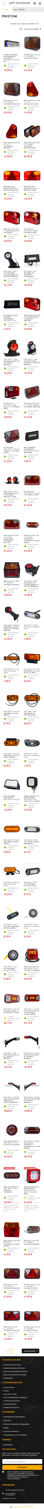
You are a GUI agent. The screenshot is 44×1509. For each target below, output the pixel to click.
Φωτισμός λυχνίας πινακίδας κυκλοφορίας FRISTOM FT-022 (11, 318)
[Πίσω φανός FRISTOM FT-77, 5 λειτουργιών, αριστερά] (12, 132)
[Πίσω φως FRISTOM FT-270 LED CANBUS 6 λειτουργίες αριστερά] (32, 392)
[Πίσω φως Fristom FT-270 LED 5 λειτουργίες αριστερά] (12, 1274)
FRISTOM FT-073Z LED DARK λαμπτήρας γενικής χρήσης (11, 926)
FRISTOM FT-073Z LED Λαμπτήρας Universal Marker (30, 884)
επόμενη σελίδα (29, 1351)
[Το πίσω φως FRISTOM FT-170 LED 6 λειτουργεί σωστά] (32, 480)
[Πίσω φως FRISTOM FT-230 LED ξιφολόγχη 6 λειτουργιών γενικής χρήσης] (32, 524)
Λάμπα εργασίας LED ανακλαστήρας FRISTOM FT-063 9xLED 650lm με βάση (32, 798)
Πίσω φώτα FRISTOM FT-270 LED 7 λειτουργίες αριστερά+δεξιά (32, 145)
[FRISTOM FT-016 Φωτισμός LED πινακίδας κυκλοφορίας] (32, 260)
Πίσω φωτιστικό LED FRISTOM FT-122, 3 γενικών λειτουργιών (32, 968)
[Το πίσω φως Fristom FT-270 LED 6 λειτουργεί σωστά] (32, 44)
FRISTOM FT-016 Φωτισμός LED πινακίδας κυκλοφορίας (30, 273)
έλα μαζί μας (9, 1449)
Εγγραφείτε (22, 1467)
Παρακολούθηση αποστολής (14, 1368)
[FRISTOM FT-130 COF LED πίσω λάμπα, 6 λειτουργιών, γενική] (12, 998)
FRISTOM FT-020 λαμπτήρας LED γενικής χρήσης (30, 713)
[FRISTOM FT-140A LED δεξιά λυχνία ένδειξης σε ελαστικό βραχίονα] (32, 348)
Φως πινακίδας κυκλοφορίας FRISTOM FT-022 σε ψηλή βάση (31, 450)
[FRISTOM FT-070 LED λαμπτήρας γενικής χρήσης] (12, 829)
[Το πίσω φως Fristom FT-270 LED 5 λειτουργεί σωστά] (32, 1274)
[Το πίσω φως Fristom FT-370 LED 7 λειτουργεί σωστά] (32, 1316)
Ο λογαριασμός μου (12, 1382)
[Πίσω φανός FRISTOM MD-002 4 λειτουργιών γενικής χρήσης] (12, 1230)
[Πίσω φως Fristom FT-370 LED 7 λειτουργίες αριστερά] (12, 1316)
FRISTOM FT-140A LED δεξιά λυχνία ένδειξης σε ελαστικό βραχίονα (32, 361)
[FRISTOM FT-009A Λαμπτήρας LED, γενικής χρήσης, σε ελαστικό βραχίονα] (32, 570)
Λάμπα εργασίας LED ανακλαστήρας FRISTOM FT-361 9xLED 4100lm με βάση (31, 1190)
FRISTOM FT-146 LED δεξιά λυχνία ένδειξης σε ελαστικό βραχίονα (32, 1099)
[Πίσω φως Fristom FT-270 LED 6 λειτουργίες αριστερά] (12, 89)
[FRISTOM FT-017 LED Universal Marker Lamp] (12, 658)
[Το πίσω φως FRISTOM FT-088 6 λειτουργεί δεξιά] (32, 218)
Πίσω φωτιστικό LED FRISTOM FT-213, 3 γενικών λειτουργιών (12, 1143)
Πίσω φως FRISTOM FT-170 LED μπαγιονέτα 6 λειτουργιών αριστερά (11, 539)
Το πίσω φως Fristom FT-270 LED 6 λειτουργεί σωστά (32, 56)
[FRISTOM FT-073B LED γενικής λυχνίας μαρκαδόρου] (32, 829)
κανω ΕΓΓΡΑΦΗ (9, 1387)
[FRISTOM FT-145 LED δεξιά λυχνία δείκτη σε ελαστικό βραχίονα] (32, 1042)
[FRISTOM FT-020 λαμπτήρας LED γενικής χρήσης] (32, 700)
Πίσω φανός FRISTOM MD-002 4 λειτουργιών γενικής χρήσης (12, 1243)
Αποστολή (7, 1420)
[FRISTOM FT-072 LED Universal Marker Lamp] (12, 871)
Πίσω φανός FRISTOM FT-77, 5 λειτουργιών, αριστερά (12, 145)
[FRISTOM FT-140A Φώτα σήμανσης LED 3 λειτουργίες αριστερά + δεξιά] (12, 480)
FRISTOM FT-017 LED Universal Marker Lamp (11, 670)
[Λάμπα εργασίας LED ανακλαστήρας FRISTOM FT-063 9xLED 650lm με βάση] (32, 785)
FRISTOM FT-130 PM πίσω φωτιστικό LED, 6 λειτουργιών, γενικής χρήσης (32, 1011)
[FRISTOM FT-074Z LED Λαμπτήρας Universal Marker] (12, 956)
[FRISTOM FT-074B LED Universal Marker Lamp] (32, 914)
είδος (21, 29)
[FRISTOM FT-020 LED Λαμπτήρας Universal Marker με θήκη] (12, 743)
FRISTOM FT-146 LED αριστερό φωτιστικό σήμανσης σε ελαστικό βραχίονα (11, 1099)
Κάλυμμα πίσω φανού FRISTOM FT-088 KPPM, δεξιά (31, 188)
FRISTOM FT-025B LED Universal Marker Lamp (32, 755)
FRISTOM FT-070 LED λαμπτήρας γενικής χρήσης (11, 841)
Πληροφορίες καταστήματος (14, 1417)
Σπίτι (15, 9)
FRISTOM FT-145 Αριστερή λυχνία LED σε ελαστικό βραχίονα (11, 1055)
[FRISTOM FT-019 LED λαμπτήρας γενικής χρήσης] (12, 700)
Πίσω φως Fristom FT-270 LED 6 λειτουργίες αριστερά (12, 102)
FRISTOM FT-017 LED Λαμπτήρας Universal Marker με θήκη (32, 670)
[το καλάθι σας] (40, 3)
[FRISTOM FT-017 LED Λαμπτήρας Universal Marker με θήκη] (32, 658)
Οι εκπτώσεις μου (10, 1404)
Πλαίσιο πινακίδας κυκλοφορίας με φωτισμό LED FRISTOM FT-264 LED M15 (11, 58)
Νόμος (6, 1428)
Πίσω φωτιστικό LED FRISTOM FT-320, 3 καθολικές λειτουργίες (11, 1189)
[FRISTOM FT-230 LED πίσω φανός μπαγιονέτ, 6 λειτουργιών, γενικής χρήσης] (32, 1130)
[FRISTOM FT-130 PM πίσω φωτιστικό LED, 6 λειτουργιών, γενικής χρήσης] (32, 998)
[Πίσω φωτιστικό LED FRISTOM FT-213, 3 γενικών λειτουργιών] (12, 1130)
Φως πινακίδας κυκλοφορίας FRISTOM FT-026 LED (11, 798)
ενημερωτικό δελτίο (11, 1407)
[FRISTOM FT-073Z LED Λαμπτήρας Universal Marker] (32, 871)
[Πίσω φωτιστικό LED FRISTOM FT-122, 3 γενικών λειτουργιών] (32, 956)
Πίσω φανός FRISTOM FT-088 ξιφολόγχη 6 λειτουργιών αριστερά (32, 318)
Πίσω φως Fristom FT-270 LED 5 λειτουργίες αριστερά (12, 1286)
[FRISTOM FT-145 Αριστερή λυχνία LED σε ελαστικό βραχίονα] (12, 1042)
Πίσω (6, 9)
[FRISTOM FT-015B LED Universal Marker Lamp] (32, 614)
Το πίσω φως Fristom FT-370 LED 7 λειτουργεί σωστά (32, 1328)
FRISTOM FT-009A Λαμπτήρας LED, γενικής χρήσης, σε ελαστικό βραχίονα (31, 583)
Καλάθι (6, 1391)
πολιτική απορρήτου (11, 1431)
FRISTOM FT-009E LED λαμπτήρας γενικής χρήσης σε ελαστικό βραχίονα (12, 627)
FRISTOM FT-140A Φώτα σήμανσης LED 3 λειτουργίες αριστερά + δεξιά (11, 494)
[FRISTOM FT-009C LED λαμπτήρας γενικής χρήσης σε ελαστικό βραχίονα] (12, 260)
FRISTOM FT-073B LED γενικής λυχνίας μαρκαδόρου (31, 841)
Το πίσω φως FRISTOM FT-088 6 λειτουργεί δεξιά (31, 230)
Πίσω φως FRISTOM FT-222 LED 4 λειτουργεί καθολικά (11, 583)
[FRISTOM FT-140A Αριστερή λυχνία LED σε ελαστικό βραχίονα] (12, 348)
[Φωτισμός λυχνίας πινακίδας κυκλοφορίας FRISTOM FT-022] (12, 304)
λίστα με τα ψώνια (10, 1394)
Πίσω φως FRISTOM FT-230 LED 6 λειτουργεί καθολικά (31, 1242)
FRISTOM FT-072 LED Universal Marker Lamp (11, 884)
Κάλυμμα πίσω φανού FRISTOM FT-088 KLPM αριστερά (11, 188)
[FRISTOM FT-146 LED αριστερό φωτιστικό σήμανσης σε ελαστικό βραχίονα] (12, 1086)
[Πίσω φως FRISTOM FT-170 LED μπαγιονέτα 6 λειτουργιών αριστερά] (12, 524)
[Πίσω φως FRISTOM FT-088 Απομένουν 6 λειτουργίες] (12, 218)
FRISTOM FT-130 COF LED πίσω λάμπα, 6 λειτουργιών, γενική (11, 1011)
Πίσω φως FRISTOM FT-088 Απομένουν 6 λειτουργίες (12, 230)
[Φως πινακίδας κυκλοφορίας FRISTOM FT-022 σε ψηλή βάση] (32, 436)
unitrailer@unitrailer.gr (14, 1490)
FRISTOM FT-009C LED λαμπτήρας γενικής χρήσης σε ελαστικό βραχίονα (11, 273)
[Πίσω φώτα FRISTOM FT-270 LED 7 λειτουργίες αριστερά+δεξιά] (32, 132)
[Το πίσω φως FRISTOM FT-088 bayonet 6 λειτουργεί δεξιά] (12, 392)
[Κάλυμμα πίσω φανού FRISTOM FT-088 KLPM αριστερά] (12, 176)
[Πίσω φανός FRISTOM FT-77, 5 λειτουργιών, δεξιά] (32, 89)
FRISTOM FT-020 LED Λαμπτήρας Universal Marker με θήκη (12, 755)
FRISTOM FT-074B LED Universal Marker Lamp (32, 926)
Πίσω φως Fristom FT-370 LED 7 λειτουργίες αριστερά (12, 1328)
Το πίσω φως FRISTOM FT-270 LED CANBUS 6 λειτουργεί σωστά (11, 450)
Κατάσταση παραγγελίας (12, 1365)
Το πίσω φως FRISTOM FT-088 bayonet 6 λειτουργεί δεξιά (12, 406)
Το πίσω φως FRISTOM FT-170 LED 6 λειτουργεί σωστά (32, 493)
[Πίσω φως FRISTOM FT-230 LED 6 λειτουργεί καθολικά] (32, 1230)
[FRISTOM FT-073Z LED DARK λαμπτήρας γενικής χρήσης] (12, 914)
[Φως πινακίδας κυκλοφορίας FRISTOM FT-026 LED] (12, 785)
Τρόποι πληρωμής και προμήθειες (16, 1424)
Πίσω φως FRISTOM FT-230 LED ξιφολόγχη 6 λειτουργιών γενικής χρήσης (32, 539)
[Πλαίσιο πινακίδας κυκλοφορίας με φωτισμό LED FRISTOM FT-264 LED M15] (12, 44)
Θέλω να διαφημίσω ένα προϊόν (15, 1371)
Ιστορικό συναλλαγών (12, 1401)
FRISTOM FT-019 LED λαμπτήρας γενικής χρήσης (11, 713)
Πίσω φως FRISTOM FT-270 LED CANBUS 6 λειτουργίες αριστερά (32, 405)
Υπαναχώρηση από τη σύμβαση (15, 1435)
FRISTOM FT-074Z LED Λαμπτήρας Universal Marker (10, 968)
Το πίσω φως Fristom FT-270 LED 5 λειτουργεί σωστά (32, 1286)
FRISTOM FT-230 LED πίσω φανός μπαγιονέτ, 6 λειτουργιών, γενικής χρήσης (32, 1144)
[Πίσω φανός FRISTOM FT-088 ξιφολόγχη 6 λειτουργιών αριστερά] (32, 304)
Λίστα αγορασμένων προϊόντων (15, 1397)
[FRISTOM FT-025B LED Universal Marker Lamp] (32, 743)
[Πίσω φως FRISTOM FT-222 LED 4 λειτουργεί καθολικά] (12, 570)
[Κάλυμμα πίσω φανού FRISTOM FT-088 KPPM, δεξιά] (32, 176)
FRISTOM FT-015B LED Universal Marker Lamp (32, 627)
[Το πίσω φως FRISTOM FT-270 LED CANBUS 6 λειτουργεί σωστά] (12, 436)
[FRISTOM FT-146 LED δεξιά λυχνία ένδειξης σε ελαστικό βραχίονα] (32, 1086)
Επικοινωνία (8, 1378)
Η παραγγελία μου (11, 1360)
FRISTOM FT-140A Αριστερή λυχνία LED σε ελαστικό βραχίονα (11, 361)
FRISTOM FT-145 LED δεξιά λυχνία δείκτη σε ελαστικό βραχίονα (32, 1055)
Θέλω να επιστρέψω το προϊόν (15, 1375)
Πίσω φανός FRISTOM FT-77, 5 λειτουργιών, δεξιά (32, 102)
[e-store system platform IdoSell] (22, 1507)
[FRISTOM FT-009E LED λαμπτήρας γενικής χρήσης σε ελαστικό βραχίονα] (12, 614)
